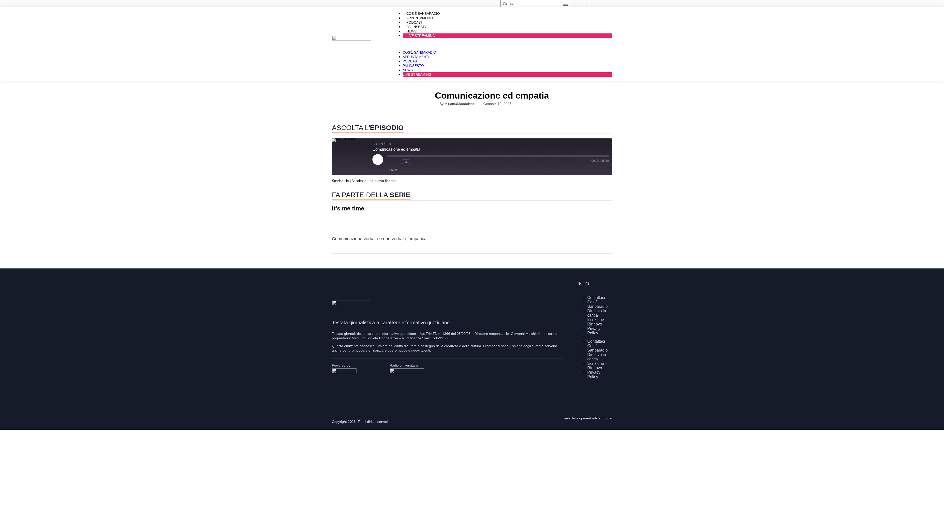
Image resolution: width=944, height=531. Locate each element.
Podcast (411, 61)
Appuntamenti (416, 57)
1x (406, 161)
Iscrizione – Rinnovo (597, 322)
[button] (502, 44)
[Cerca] (565, 5)
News (408, 70)
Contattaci (596, 297)
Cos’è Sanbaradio (419, 52)
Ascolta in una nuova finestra (374, 181)
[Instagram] (594, 394)
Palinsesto (413, 66)
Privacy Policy (593, 330)
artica (596, 418)
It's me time (348, 208)
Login (608, 418)
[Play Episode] (377, 159)
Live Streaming (420, 36)
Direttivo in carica (596, 313)
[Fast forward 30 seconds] (415, 161)
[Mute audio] (389, 162)
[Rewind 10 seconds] (397, 161)
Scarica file (340, 181)
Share (393, 170)
